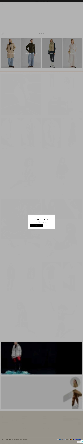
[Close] (53, 214)
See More (36, 225)
